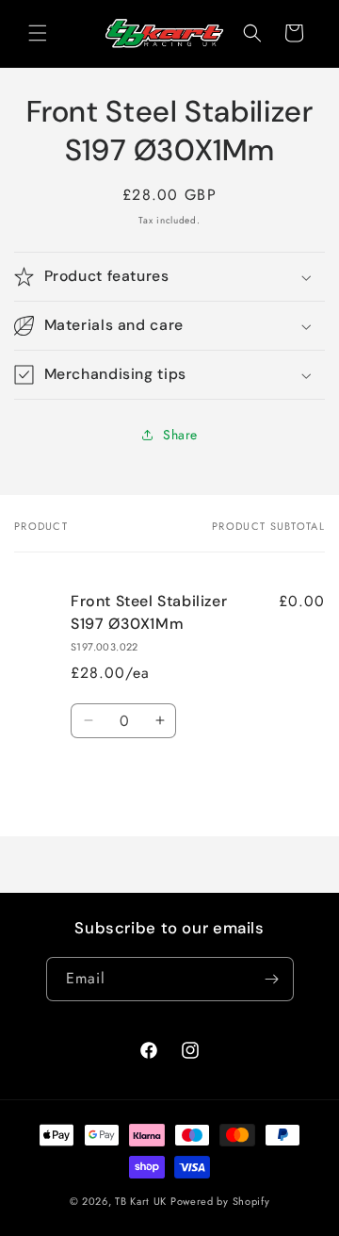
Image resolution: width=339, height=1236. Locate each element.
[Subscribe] (272, 979)
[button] (37, 33)
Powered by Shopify (220, 1201)
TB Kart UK (141, 1201)
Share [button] (180, 434)
